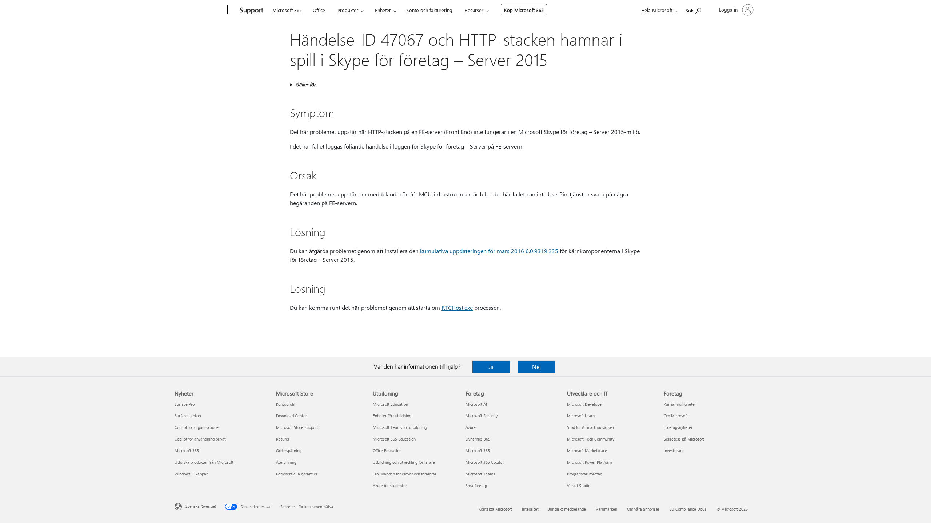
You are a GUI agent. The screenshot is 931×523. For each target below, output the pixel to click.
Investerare (674, 450)
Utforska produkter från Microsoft (204, 462)
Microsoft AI (476, 404)
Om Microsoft (676, 415)
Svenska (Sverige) (200, 506)
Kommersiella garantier (296, 474)
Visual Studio (578, 485)
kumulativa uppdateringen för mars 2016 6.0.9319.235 (489, 251)
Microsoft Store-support (297, 427)
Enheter (383, 10)
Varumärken (606, 509)
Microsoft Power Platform (589, 462)
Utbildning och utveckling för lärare (404, 462)
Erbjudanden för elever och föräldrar (404, 474)
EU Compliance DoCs (688, 509)
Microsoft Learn (581, 415)
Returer (282, 439)
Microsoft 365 (287, 10)
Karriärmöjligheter (680, 404)
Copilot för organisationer (197, 427)
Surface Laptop (188, 415)
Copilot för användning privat (200, 439)
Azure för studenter (390, 485)
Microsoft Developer (585, 404)
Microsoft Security (482, 415)
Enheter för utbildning (392, 415)
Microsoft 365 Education (394, 439)
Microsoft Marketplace (587, 450)
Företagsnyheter (678, 427)
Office (319, 10)
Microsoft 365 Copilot (485, 462)
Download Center (291, 415)
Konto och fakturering (429, 10)
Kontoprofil (285, 404)
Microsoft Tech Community (590, 439)
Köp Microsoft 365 (524, 10)
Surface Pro (185, 404)
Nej (536, 366)
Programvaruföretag (584, 474)
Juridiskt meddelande (567, 509)
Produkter (347, 10)
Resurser (474, 10)
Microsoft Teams (480, 474)
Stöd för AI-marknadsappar (590, 427)
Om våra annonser (643, 509)
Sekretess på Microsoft (684, 439)
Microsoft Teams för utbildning (400, 427)
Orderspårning (288, 450)
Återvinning (286, 462)
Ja (491, 366)
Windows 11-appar (191, 474)
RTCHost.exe (457, 307)
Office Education (387, 450)
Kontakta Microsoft (495, 509)
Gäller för (305, 84)
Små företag (476, 485)
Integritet (530, 509)
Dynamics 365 (478, 439)
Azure (471, 427)
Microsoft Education (390, 404)
